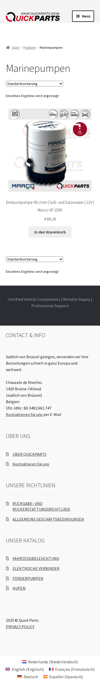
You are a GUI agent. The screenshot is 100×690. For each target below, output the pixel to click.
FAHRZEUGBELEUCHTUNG (36, 558)
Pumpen (29, 47)
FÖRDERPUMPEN (28, 578)
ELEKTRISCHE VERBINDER (36, 568)
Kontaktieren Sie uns (24, 414)
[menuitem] (50, 661)
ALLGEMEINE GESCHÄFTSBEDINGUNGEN (48, 519)
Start (15, 47)
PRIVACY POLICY (20, 626)
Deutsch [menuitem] (31, 676)
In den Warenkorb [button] (50, 232)
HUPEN (19, 588)
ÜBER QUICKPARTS (29, 454)
